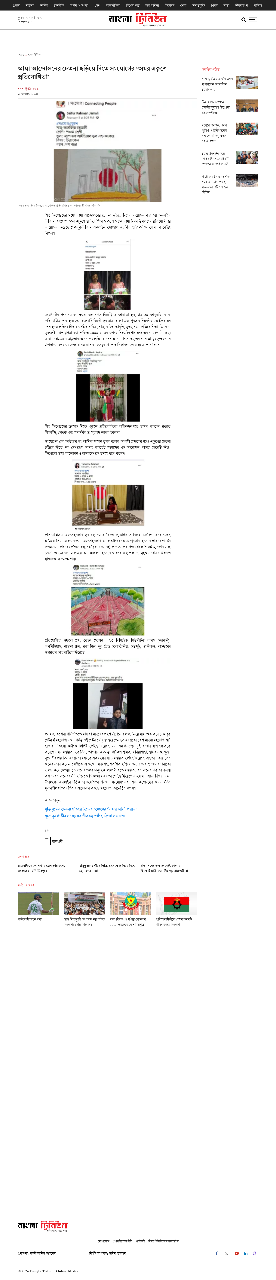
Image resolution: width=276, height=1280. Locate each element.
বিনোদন (169, 5)
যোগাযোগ (103, 1241)
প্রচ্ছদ (16, 5)
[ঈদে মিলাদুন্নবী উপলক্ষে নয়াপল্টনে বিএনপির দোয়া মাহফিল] (84, 910)
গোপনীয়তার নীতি (122, 1241)
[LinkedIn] (245, 1253)
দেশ (97, 5)
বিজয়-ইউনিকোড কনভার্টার (163, 1241)
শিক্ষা (214, 5)
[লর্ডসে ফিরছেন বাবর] (38, 910)
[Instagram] (254, 1253)
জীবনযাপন (241, 5)
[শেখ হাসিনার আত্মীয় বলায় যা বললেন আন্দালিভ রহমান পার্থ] (230, 86)
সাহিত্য (258, 5)
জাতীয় (44, 5)
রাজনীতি (59, 5)
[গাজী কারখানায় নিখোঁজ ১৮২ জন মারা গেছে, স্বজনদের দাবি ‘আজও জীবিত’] (230, 185)
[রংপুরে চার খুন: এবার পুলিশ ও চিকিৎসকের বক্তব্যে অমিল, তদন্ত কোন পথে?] (230, 135)
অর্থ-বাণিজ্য (152, 5)
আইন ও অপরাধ (79, 5)
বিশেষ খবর (132, 5)
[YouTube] (237, 1253)
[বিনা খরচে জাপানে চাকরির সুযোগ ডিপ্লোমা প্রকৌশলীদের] (230, 109)
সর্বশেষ (30, 5)
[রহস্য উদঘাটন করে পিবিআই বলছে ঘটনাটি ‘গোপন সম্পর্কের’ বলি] (230, 161)
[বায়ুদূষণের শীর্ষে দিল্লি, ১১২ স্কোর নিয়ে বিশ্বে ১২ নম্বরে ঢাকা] (107, 870)
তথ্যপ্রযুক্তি (198, 5)
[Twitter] (226, 1253)
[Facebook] (216, 1253)
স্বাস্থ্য (226, 5)
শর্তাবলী (140, 1241)
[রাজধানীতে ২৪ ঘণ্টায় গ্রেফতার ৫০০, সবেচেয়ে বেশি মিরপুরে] (46, 870)
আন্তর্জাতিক (113, 5)
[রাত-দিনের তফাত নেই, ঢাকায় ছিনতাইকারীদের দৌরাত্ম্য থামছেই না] (168, 870)
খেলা (183, 5)
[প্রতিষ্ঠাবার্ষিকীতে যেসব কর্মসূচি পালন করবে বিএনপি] (176, 910)
